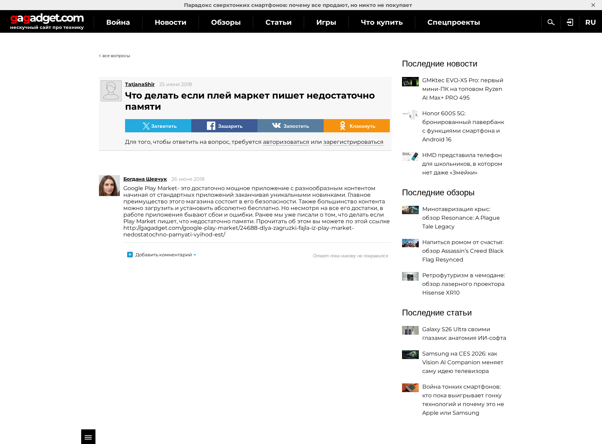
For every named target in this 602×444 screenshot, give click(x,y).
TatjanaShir (140, 84)
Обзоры (226, 22)
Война (118, 22)
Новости (170, 22)
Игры (326, 22)
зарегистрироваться (353, 142)
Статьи (278, 22)
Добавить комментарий (164, 254)
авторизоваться (286, 142)
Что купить (382, 22)
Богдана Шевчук (145, 179)
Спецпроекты (453, 22)
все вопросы (116, 55)
